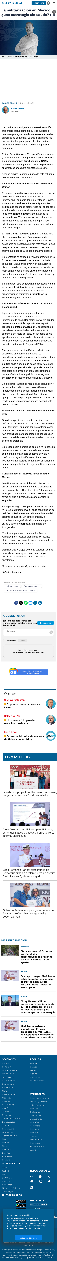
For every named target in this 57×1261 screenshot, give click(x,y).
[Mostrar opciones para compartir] (54, 12)
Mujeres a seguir (9, 1070)
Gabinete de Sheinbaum (8, 1086)
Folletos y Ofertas (38, 1102)
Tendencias (7, 1132)
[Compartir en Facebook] (16, 603)
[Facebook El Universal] (40, 1176)
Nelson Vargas (12, 715)
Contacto (28, 1245)
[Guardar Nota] (40, 603)
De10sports (35, 1126)
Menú (4, 1146)
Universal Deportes (11, 1118)
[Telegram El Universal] (31, 1176)
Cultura (5, 1125)
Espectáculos (8, 1122)
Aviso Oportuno (37, 1105)
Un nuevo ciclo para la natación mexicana (19, 722)
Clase (4, 1167)
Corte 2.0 (6, 1067)
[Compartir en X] (21, 603)
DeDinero (34, 1129)
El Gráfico (35, 1122)
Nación (5, 1063)
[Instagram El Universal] (40, 1182)
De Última (7, 1178)
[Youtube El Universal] (32, 1182)
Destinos (6, 1153)
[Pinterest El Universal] (48, 1182)
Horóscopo (35, 1143)
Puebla (33, 1070)
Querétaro (35, 1077)
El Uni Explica (8, 1081)
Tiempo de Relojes (11, 1188)
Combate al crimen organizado (20, 590)
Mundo (5, 1091)
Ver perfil (16, 111)
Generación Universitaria (36, 1117)
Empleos (34, 1108)
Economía (7, 1115)
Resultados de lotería (37, 1148)
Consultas (6, 1160)
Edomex (34, 1063)
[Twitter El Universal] (48, 1176)
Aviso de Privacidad (32, 1228)
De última (6, 1149)
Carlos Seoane (9, 103)
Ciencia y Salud (9, 1136)
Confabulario (8, 1129)
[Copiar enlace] (35, 603)
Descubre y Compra (39, 1098)
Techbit (5, 1143)
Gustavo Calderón (14, 699)
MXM (4, 1139)
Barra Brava (10, 732)
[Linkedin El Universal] (31, 1187)
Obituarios (35, 1112)
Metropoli (6, 1098)
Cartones (6, 1112)
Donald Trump (9, 1094)
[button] (39, 3)
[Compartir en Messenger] (30, 603)
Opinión (10, 693)
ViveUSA (34, 1133)
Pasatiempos (36, 1139)
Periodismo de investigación (9, 1075)
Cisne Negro (7, 1192)
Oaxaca (33, 1067)
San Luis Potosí (37, 1081)
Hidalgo (33, 1074)
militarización (12, 586)
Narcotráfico (8, 1105)
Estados (6, 1101)
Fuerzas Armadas (32, 586)
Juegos (33, 1136)
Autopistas (7, 1156)
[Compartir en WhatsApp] (26, 603)
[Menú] (54, 3)
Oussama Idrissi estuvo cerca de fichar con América (24, 738)
